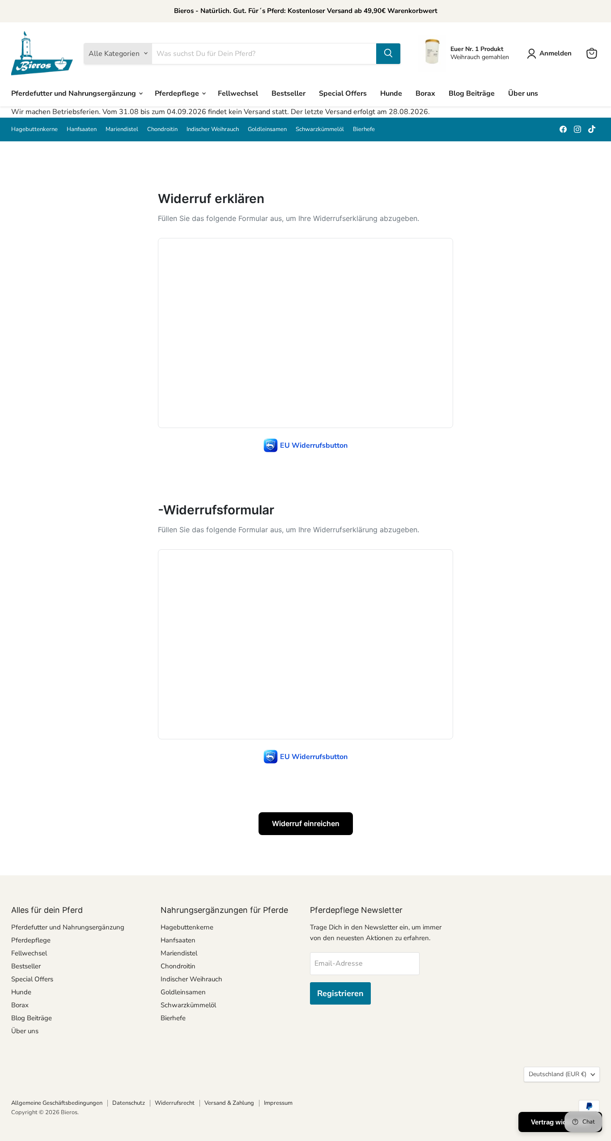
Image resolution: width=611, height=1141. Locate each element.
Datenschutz (128, 1103)
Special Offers (343, 93)
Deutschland (557, 1074)
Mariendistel (122, 129)
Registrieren (340, 993)
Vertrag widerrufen (560, 1122)
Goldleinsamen (267, 129)
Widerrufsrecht (175, 1103)
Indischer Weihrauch (213, 129)
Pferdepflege (178, 93)
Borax (425, 93)
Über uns (523, 93)
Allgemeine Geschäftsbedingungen (56, 1103)
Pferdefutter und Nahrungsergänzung (74, 93)
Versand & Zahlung (229, 1103)
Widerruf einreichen (305, 823)
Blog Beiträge (472, 93)
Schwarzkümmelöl (320, 129)
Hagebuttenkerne (34, 129)
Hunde (391, 93)
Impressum (278, 1103)
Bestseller (289, 93)
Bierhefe (364, 129)
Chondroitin (162, 129)
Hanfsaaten (82, 129)
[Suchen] (388, 53)
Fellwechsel (238, 93)
